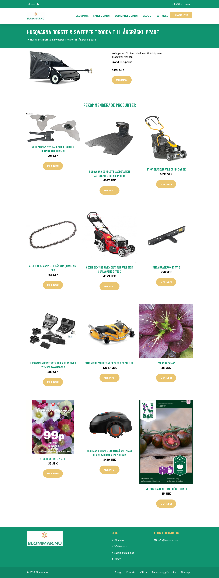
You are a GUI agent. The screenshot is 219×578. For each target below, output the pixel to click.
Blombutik (181, 15)
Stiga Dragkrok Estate (166, 267)
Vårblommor (101, 15)
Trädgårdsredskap (122, 57)
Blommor (82, 15)
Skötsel (130, 53)
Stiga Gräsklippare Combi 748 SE (166, 169)
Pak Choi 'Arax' (166, 363)
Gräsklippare (154, 53)
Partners (162, 15)
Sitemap (185, 572)
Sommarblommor (126, 15)
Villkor (143, 572)
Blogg (147, 15)
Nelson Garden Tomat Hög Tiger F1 (166, 489)
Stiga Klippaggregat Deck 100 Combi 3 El (109, 363)
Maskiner (140, 53)
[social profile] (38, 4)
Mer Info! (121, 79)
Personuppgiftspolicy (164, 572)
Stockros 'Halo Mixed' (53, 458)
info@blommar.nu (181, 4)
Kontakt (130, 572)
